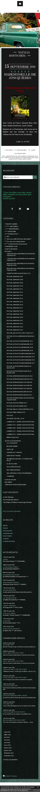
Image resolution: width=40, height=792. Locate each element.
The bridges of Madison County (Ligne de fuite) (17, 502)
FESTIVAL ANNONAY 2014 (15, 298)
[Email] (20, 3)
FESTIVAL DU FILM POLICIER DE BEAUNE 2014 (21, 353)
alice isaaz (34, 157)
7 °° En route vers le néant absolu (15, 241)
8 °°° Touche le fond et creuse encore (16, 244)
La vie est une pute (10, 479)
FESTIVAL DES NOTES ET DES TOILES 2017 (20, 333)
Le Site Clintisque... (8, 497)
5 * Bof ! (7, 236)
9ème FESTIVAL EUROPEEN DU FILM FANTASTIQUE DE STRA (21, 269)
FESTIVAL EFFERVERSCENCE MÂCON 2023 (20, 379)
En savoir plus (24, 790)
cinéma (6, 157)
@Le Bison (6, 720)
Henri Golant (7, 536)
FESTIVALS (8, 251)
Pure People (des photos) (10, 499)
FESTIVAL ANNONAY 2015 (15, 301)
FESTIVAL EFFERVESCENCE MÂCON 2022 (19, 395)
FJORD (5, 559)
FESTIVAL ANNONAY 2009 (15, 283)
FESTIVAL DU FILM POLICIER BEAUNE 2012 (20, 341)
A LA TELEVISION (12, 443)
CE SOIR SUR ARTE (9, 590)
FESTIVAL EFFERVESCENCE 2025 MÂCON (19, 388)
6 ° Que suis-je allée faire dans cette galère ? (18, 239)
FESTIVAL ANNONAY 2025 (15, 330)
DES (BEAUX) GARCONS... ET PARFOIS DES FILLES (20, 459)
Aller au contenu (7, 2)
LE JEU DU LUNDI (12, 463)
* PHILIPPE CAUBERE (11, 224)
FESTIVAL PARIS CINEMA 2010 (16, 412)
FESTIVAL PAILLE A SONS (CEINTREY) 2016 (20, 409)
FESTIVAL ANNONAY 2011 (15, 289)
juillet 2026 (7, 734)
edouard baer (26, 157)
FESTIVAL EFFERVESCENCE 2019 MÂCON (19, 382)
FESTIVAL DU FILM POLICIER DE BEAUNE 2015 (21, 357)
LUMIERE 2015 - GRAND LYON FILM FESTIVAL (20, 421)
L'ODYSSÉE (6, 621)
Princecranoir (7, 669)
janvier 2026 (8, 750)
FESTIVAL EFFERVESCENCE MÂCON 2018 (19, 391)
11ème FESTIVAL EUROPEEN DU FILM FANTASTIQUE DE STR (21, 259)
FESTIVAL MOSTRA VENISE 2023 (17, 406)
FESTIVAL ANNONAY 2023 (15, 323)
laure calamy (26, 159)
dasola (5, 645)
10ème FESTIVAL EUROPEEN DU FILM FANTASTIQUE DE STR (21, 254)
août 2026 (7, 732)
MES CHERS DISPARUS (13, 470)
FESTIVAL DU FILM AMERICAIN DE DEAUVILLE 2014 (20, 337)
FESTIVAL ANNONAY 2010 (15, 286)
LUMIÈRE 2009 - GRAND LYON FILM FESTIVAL (20, 428)
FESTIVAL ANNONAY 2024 (15, 327)
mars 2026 (7, 745)
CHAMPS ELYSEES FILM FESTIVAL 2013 (19, 273)
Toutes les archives (10, 759)
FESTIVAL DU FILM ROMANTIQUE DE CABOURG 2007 (19, 367)
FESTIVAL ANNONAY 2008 (15, 279)
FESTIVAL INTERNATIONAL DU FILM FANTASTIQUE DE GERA (20, 398)
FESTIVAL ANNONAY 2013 (15, 295)
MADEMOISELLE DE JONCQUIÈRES (20, 76)
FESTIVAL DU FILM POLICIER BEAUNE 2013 (20, 344)
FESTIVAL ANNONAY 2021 (15, 320)
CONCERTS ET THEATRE (14, 452)
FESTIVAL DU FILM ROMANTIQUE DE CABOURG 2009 (19, 372)
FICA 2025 (10, 415)
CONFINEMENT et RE (11, 246)
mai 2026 (7, 740)
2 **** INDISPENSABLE (20, 150)
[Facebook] (12, 208)
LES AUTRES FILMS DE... (14, 467)
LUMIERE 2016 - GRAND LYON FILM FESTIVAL (20, 425)
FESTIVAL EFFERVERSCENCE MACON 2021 (20, 376)
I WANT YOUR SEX (9, 605)
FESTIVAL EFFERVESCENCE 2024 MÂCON (19, 385)
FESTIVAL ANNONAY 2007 (15, 276)
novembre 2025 (9, 755)
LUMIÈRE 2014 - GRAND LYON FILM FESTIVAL (20, 434)
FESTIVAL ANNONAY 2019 (15, 314)
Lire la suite (22, 142)
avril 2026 (7, 742)
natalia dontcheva (15, 159)
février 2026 (8, 748)
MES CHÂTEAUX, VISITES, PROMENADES (19, 473)
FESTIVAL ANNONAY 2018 (15, 311)
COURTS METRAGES (11, 249)
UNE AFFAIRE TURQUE (11, 582)
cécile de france (15, 157)
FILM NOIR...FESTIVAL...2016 (15, 418)
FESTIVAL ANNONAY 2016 (15, 304)
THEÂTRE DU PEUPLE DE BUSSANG (15, 484)
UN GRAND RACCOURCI (11, 575)
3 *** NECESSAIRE (10, 231)
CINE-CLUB (10, 449)
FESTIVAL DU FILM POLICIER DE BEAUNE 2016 (21, 360)
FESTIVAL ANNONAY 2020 (15, 317)
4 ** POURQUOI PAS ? (11, 234)
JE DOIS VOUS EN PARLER (13, 441)
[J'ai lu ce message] (38, 787)
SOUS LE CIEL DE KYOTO (11, 629)
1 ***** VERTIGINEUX (11, 226)
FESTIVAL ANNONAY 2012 (15, 292)
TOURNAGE (10, 476)
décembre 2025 (9, 753)
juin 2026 (7, 737)
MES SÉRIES (8, 482)
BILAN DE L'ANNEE (12, 446)
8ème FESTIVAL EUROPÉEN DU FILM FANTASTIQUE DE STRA (21, 264)
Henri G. (5, 653)
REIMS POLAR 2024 (13, 437)
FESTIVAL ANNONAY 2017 (15, 308)
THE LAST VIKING (9, 613)
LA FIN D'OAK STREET (10, 567)
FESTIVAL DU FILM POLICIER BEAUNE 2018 (20, 347)
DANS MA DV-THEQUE (14, 455)
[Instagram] (20, 208)
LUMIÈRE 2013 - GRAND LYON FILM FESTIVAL (20, 431)
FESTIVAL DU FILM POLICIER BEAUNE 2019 (20, 350)
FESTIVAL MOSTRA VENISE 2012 (17, 403)
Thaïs (4, 704)
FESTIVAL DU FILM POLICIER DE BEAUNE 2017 (21, 363)
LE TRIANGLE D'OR (9, 598)
